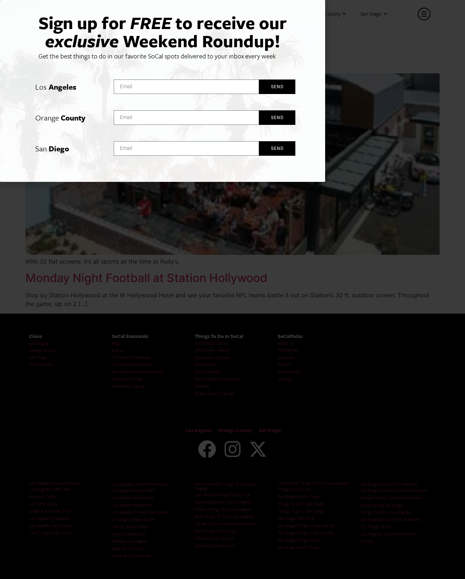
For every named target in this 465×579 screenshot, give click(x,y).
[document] (232, 289)
